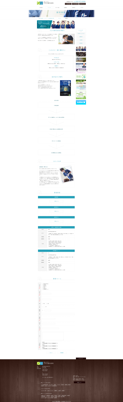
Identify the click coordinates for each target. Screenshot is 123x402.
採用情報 (81, 43)
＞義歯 (59, 396)
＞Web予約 (42, 385)
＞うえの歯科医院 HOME (44, 384)
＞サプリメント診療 (43, 397)
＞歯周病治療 (48, 395)
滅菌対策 (81, 36)
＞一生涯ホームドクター (50, 390)
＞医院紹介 (54, 384)
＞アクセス (58, 384)
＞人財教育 (59, 390)
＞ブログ (45, 385)
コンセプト (59, 18)
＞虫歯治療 (51, 395)
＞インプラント (48, 396)
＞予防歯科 (55, 395)
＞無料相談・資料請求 (67, 384)
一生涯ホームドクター (81, 33)
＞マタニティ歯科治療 (50, 397)
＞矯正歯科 (55, 396)
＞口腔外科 (68, 395)
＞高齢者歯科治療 (63, 395)
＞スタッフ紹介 (50, 384)
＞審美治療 (52, 396)
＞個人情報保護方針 (54, 385)
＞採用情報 (62, 390)
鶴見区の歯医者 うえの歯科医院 (60, 401)
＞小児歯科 (59, 395)
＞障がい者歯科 (62, 396)
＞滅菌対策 (55, 390)
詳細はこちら (56, 201)
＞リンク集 (49, 385)
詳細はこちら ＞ (79, 382)
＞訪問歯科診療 (43, 396)
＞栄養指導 (55, 397)
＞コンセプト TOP (43, 390)
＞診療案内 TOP (43, 395)
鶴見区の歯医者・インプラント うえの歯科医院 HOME (46, 18)
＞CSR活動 (62, 384)
